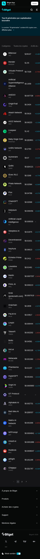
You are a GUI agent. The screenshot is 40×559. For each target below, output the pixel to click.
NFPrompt (13, 432)
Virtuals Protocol (15, 71)
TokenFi (11, 331)
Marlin (11, 275)
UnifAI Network (15, 148)
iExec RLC (13, 175)
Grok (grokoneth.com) (15, 294)
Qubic (11, 166)
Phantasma (13, 367)
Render (11, 62)
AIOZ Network (14, 121)
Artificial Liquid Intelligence (14, 220)
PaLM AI (12, 314)
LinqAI (11, 323)
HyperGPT (13, 376)
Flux (10, 192)
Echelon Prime (14, 257)
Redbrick (12, 450)
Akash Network (15, 112)
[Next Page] (26, 481)
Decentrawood (14, 240)
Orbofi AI (12, 441)
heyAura (12, 248)
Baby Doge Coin (15, 139)
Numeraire (13, 157)
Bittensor (12, 53)
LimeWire (12, 266)
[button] (20, 491)
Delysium (12, 210)
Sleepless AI (13, 231)
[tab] (20, 491)
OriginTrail (13, 104)
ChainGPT (13, 201)
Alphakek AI (13, 402)
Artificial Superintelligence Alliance (16, 82)
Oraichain (12, 305)
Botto (10, 340)
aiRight (11, 459)
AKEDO (11, 95)
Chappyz (12, 468)
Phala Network (14, 183)
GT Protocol (13, 394)
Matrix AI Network (12, 421)
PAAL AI (12, 284)
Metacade (12, 358)
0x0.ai (11, 349)
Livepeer (12, 130)
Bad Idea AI (13, 411)
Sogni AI (12, 385)
